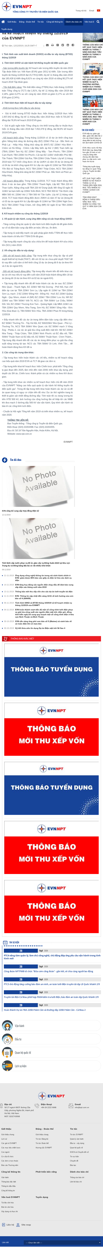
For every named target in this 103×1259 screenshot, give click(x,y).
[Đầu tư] (7, 1039)
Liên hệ (10, 1224)
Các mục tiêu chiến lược (10, 1148)
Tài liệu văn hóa (7, 1203)
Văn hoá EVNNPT (92, 22)
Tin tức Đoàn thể (42, 1143)
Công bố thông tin (54, 22)
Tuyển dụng (6, 29)
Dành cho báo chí (74, 22)
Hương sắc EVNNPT (44, 1148)
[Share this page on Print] (52, 45)
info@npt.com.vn (82, 1107)
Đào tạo (73, 1165)
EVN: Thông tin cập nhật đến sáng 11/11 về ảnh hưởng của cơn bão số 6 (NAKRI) (44, 597)
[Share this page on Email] (47, 45)
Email (91, 11)
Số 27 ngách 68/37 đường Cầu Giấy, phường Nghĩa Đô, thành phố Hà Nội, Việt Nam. (19, 1110)
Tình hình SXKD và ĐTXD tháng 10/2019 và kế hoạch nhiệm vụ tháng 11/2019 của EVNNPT (43, 604)
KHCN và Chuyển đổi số (79, 1152)
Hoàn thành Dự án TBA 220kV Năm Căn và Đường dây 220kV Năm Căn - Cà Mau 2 (45, 1009)
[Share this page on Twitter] (63, 45)
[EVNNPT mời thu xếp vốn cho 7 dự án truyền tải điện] (51, 906)
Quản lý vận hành (76, 1139)
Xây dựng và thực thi (9, 1211)
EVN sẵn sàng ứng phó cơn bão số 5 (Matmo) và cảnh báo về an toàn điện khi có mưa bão (43, 622)
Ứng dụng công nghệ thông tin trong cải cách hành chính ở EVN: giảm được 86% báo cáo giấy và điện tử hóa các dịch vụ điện (43, 577)
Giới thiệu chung (7, 1135)
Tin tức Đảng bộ (42, 1139)
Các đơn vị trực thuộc (9, 1161)
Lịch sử (4, 1139)
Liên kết (5, 1242)
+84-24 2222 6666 (48, 1107)
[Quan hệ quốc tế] (7, 1052)
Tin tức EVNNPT (76, 1135)
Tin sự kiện (14, 942)
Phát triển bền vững (46, 1171)
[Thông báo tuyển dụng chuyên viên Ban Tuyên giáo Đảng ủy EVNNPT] (51, 788)
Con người (5, 1152)
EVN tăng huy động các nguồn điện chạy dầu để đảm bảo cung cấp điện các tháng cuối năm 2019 (44, 586)
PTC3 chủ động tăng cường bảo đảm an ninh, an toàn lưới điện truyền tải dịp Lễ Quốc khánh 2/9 (52, 984)
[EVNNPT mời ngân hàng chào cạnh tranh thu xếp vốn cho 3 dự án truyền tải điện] (51, 729)
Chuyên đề (74, 1161)
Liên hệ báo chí (76, 1182)
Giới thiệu (12, 22)
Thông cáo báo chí (77, 1177)
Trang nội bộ (81, 11)
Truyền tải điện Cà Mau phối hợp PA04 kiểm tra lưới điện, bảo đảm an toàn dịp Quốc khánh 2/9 (51, 997)
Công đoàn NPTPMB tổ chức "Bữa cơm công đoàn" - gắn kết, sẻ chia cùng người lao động (48, 971)
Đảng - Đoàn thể (27, 22)
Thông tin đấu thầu (8, 1186)
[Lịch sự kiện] (7, 1065)
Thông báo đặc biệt (8, 1182)
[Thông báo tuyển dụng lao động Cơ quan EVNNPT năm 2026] (51, 670)
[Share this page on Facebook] (73, 45)
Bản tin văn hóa (7, 1207)
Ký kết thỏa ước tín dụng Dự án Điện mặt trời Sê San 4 (40, 628)
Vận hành (5, 1177)
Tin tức (40, 22)
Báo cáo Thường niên (9, 1165)
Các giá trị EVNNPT (9, 1143)
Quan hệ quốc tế (76, 1148)
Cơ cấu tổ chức (7, 1157)
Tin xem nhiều (88, 130)
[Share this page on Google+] (57, 45)
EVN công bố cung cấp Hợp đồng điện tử (20, 511)
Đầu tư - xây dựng (77, 1143)
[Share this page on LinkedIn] (68, 45)
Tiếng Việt (99, 11)
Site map (26, 1224)
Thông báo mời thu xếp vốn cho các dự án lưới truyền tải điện (44, 591)
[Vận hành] (7, 1025)
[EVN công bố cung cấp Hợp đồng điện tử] (38, 486)
